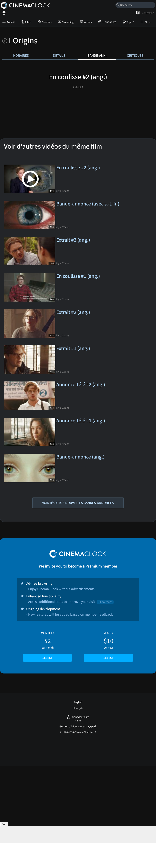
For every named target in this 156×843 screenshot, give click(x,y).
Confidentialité (80, 717)
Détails (59, 55)
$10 (108, 645)
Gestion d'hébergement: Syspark (78, 726)
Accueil (11, 22)
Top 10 (130, 22)
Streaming (68, 22)
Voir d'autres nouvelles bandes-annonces (78, 503)
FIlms (28, 22)
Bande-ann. (97, 55)
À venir (88, 22)
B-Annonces (109, 22)
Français (78, 708)
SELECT (47, 658)
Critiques (135, 55)
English (78, 702)
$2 (47, 645)
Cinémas (47, 22)
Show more (105, 602)
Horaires (21, 55)
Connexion (147, 13)
